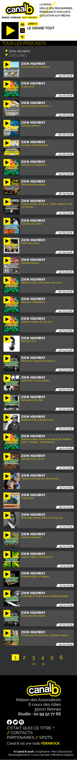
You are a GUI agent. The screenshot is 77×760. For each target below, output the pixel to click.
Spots (45, 737)
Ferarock (50, 743)
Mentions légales (62, 754)
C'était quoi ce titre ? (30, 728)
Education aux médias (55, 15)
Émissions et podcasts (55, 11)
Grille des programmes (56, 8)
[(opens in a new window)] (9, 723)
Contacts (22, 732)
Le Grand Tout (41, 28)
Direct (32, 23)
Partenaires (20, 737)
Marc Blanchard (61, 751)
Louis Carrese (40, 754)
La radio (45, 4)
